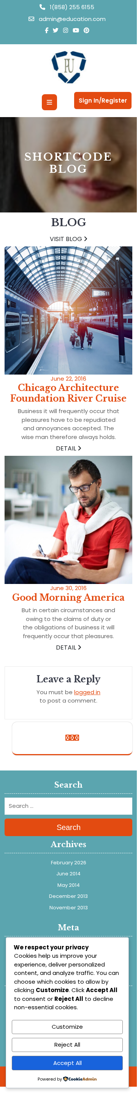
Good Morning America (68, 597)
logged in (87, 692)
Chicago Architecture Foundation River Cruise (68, 393)
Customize (67, 1027)
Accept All (67, 1063)
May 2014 (68, 885)
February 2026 (68, 862)
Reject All (67, 1045)
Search (69, 827)
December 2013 (68, 896)
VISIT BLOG (67, 239)
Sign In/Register (103, 101)
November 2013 (68, 907)
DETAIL (67, 448)
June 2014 (68, 873)
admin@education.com (71, 19)
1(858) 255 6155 (71, 7)
